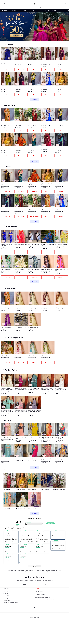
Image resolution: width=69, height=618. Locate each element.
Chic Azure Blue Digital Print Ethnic (34, 458)
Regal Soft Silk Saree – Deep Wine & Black (7, 184)
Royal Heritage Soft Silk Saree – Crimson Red (33, 123)
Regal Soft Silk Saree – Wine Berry (47, 148)
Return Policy (7, 600)
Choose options (21, 130)
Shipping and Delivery (9, 598)
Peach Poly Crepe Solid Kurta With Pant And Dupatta (20, 438)
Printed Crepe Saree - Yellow (19, 269)
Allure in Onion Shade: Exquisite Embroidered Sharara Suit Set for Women (47, 389)
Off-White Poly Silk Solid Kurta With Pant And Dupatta (61, 438)
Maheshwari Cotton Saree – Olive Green (7, 88)
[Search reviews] (5, 528)
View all (34, 99)
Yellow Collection (20, 489)
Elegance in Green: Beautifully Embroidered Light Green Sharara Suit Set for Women (7, 411)
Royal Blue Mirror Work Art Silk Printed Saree (6, 245)
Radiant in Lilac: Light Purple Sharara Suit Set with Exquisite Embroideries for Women (34, 411)
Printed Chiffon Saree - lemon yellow (61, 244)
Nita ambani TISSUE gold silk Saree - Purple (47, 307)
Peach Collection (7, 508)
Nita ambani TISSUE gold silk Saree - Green (21, 307)
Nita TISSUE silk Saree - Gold (33, 327)
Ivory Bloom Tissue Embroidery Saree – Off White (21, 123)
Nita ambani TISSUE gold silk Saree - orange (61, 307)
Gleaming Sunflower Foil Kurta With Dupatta (34, 438)
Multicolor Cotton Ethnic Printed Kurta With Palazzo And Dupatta (61, 459)
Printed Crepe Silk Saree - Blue (33, 269)
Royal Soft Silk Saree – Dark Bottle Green (34, 148)
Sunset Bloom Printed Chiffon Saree (21, 244)
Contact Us (6, 593)
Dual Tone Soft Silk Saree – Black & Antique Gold (34, 88)
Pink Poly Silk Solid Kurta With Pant (7, 437)
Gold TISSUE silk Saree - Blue (33, 355)
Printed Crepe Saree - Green (6, 269)
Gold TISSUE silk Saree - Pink (20, 355)
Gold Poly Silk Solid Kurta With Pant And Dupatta (47, 438)
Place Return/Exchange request (11, 602)
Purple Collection (32, 508)
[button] (5, 3)
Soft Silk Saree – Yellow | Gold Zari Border (61, 88)
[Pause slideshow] (38, 42)
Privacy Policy (7, 595)
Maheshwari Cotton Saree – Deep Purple (20, 88)
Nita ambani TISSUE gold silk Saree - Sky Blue (34, 307)
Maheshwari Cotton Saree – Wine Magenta (47, 62)
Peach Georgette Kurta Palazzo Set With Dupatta (47, 459)
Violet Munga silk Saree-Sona (6, 327)
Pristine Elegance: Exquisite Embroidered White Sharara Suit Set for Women (7, 389)
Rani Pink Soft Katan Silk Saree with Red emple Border (21, 62)
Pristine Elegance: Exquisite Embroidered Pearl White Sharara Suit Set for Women (61, 389)
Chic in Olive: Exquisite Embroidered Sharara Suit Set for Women (34, 389)
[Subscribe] (45, 584)
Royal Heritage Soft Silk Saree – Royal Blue (47, 88)
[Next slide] (36, 42)
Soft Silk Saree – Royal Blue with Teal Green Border (61, 148)
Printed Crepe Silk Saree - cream (33, 244)
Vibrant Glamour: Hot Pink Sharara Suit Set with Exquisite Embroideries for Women (21, 389)
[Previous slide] (30, 42)
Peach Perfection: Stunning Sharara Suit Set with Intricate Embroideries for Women (21, 411)
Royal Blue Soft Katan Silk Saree (6, 62)
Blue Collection (44, 489)
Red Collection (7, 489)
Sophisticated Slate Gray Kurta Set (20, 458)
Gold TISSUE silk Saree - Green (46, 355)
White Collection (20, 508)
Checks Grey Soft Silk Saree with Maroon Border (33, 62)
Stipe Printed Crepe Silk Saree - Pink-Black (61, 270)
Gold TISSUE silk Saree (5, 355)
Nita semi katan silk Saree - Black (20, 327)
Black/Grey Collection (58, 489)
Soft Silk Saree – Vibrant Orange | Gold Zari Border (20, 148)
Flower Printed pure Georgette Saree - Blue (47, 245)
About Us (6, 591)
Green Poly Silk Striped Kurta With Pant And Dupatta (7, 459)
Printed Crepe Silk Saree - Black (46, 269)
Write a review (50, 523)
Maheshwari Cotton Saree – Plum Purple (60, 62)
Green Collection (32, 489)
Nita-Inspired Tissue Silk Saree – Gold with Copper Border (6, 123)
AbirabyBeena (36, 617)
